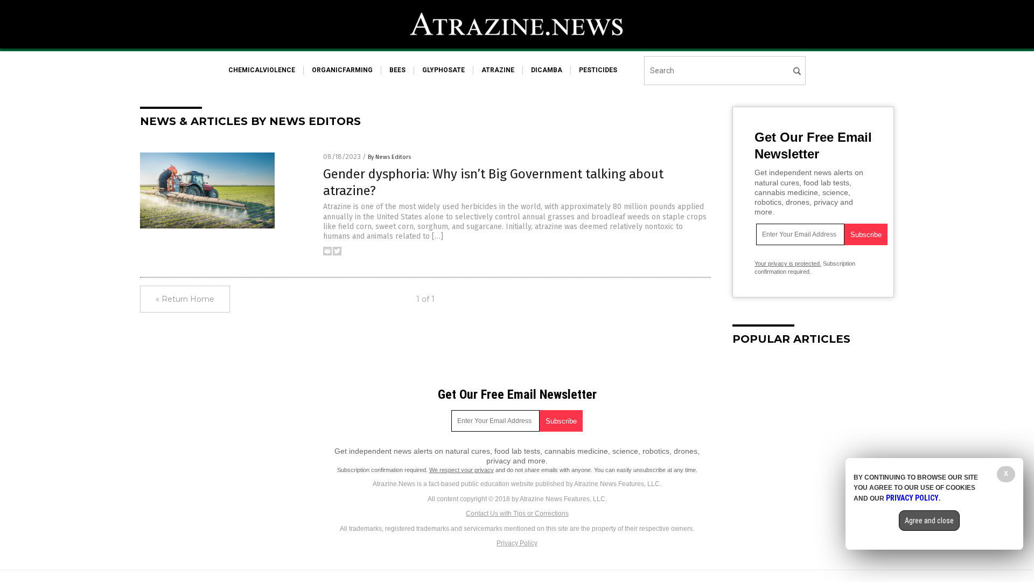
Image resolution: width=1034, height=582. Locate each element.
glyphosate (443, 70)
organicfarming (342, 70)
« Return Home (185, 299)
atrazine (497, 70)
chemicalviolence (261, 70)
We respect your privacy (461, 470)
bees (397, 70)
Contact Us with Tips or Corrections (517, 513)
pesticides (598, 70)
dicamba (546, 70)
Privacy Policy (517, 543)
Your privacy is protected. (787, 263)
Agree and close (929, 520)
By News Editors (389, 157)
